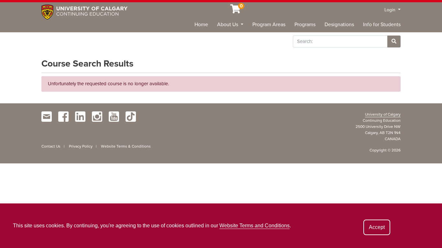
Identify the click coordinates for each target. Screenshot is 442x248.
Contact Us (51, 146)
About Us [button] (228, 24)
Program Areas (268, 24)
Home (201, 24)
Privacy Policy (81, 146)
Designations (339, 24)
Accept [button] (377, 227)
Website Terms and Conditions (254, 225)
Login (390, 10)
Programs (304, 24)
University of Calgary (383, 114)
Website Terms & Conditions (126, 146)
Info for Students (382, 24)
